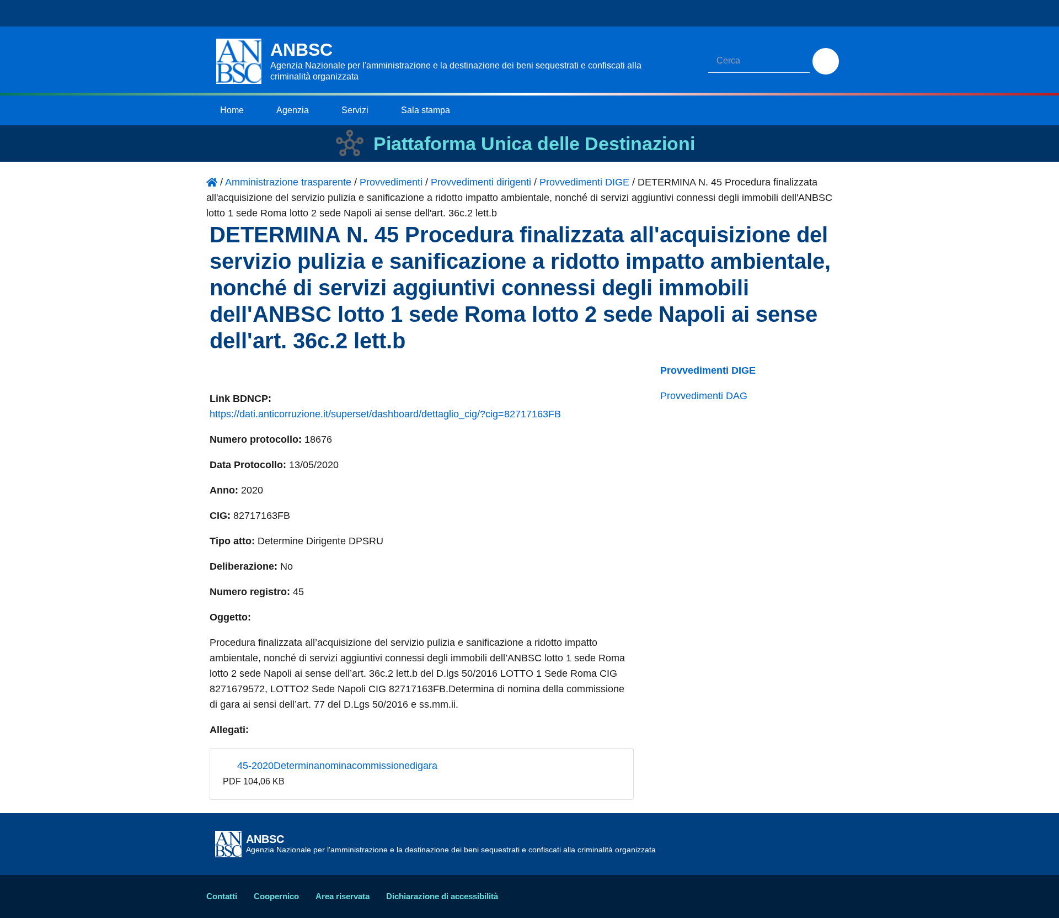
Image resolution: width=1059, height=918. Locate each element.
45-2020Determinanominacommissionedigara (335, 765)
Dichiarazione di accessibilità (442, 896)
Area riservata (342, 896)
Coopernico (276, 896)
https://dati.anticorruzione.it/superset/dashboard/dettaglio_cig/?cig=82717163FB (385, 414)
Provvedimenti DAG (703, 395)
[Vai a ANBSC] (211, 182)
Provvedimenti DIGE (708, 370)
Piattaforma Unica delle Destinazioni (534, 143)
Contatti (221, 896)
